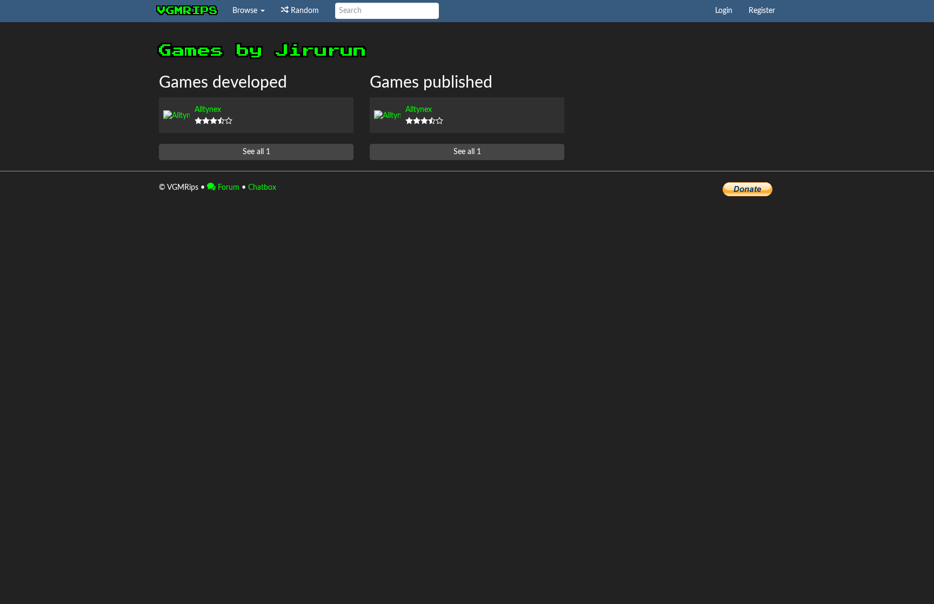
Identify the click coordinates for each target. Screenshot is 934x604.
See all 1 (256, 152)
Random (304, 11)
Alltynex (208, 110)
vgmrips (187, 10)
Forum (227, 187)
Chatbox (262, 187)
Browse (245, 11)
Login (723, 11)
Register (762, 11)
